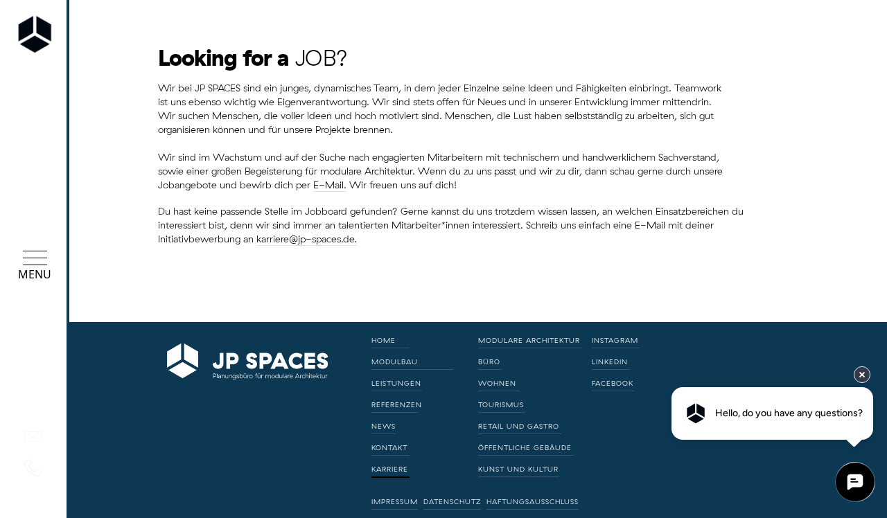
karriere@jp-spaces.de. (306, 239)
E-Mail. (329, 185)
